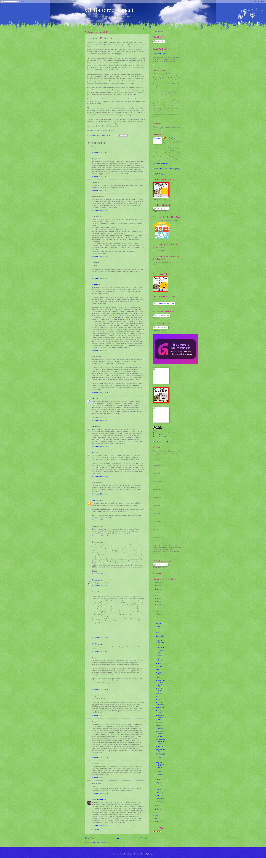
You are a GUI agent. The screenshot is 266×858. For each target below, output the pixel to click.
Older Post (144, 838)
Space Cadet (159, 697)
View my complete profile (160, 163)
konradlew (137, 854)
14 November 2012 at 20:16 (100, 638)
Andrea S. (95, 284)
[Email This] (119, 135)
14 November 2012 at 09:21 (100, 420)
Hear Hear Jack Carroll (160, 750)
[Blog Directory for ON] (157, 832)
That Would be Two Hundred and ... (160, 756)
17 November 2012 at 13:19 (100, 777)
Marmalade (159, 722)
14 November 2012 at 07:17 (100, 278)
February (159, 799)
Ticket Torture (160, 647)
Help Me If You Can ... (160, 673)
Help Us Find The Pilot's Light (160, 717)
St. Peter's (159, 633)
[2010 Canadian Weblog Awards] (175, 363)
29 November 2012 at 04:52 (100, 825)
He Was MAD (160, 708)
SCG (93, 764)
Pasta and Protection (160, 704)
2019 (156, 589)
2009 (156, 812)
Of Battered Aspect (109, 9)
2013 (156, 608)
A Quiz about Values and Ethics (160, 642)
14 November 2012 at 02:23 (100, 176)
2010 (156, 809)
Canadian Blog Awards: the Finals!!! (160, 741)
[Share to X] (123, 135)
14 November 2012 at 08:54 (100, 392)
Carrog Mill (159, 746)
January (159, 802)
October (159, 771)
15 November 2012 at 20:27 (100, 715)
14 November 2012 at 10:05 (100, 476)
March (159, 795)
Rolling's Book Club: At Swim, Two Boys (160, 683)
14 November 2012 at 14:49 (100, 536)
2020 (156, 586)
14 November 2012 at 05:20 (100, 256)
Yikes (158, 677)
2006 (156, 822)
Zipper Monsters (159, 659)
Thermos (158, 630)
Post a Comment (94, 829)
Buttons (158, 663)
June (158, 786)
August (159, 779)
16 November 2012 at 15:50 (100, 757)
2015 (156, 602)
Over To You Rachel (160, 732)
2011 (156, 806)
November (160, 619)
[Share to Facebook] (125, 135)
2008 (156, 815)
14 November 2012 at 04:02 (100, 210)
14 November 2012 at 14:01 (100, 520)
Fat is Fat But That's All (160, 637)
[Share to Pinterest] (127, 135)
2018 (156, 592)
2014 (156, 605)
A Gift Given (160, 736)
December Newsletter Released (160, 625)
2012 (156, 611)
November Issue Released (159, 727)
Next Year (159, 694)
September (160, 775)
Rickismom (95, 580)
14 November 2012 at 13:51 (100, 494)
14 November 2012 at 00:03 (100, 152)
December (160, 614)
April (158, 792)
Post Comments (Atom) (100, 842)
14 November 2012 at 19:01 (100, 574)
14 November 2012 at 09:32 (100, 446)
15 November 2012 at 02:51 (100, 651)
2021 (156, 583)
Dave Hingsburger (97, 644)
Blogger (150, 854)
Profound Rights (159, 690)
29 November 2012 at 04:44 (100, 793)
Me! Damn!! (160, 666)
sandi (93, 398)
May (158, 789)
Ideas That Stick (159, 712)
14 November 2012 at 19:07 (100, 586)
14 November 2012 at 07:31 (100, 350)
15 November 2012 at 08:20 (100, 689)
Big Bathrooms (160, 700)
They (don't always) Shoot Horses (159, 653)
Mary (93, 452)
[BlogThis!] (121, 135)
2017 (156, 595)
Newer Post (89, 838)
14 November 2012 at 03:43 (100, 190)
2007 (156, 819)
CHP (157, 670)
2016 (156, 599)
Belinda (94, 426)
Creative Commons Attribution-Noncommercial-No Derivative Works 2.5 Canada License (165, 435)
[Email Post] (115, 135)
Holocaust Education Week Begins (160, 764)
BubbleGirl (95, 500)
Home (117, 838)
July (158, 783)
